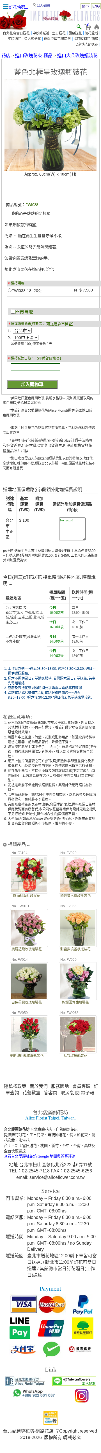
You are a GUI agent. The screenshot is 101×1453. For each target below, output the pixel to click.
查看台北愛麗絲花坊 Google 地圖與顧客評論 (39, 1156)
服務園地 (60, 1086)
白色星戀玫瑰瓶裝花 (27, 1002)
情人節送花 (32, 39)
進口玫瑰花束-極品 (33, 55)
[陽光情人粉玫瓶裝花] (78, 874)
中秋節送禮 (41, 33)
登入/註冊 (43, 5)
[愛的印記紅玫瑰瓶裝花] (29, 1034)
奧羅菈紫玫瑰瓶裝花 (27, 949)
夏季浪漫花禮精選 (57, 39)
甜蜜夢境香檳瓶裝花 (75, 949)
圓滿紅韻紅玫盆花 (26, 896)
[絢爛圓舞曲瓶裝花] (78, 980)
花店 (5, 55)
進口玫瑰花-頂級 (86, 39)
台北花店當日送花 (16, 33)
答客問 (50, 1092)
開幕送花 (75, 33)
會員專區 (81, 1086)
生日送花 (59, 33)
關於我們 (39, 1086)
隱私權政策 (15, 1086)
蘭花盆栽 (91, 33)
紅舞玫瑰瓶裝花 (75, 1056)
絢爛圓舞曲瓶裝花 (75, 1002)
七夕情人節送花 (86, 44)
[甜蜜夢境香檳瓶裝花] (78, 927)
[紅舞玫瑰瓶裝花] (78, 1034)
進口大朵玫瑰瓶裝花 (77, 55)
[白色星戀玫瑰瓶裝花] (29, 980)
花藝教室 (31, 1092)
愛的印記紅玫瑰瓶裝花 (26, 1056)
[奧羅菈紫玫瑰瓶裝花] (29, 927)
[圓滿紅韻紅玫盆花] (29, 874)
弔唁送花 (14, 39)
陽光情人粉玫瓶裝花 (75, 896)
